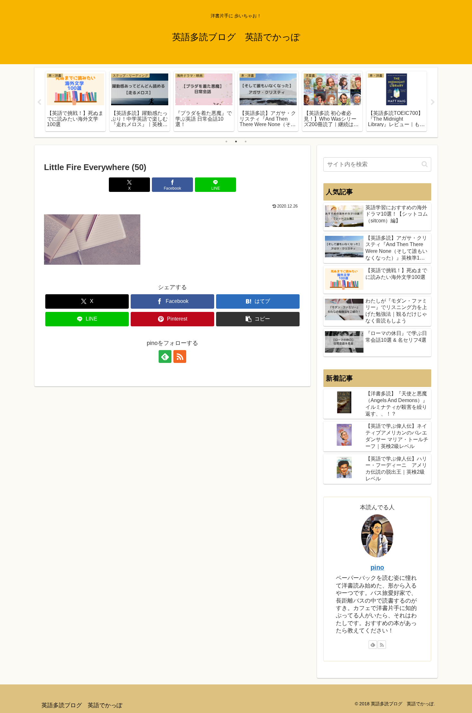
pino (377, 567)
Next (433, 102)
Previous (39, 102)
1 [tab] (226, 141)
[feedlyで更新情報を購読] (165, 356)
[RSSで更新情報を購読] (179, 356)
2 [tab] (236, 141)
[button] (258, 319)
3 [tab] (245, 141)
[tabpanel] (75, 101)
